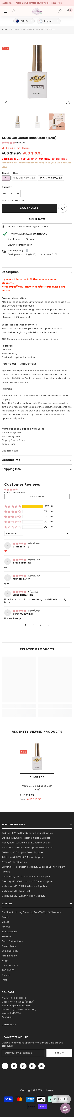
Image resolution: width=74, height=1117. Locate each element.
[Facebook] (5, 1066)
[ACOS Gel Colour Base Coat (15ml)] (37, 756)
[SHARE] (69, 208)
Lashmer (48, 1090)
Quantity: (7, 187)
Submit (59, 1052)
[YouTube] (41, 1066)
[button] (8, 142)
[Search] (14, 11)
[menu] (5, 11)
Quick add (37, 777)
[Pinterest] (23, 1066)
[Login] (60, 11)
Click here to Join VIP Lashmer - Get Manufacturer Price (34, 158)
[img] (20, 543)
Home (4, 29)
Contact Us (9, 1024)
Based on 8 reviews (14, 492)
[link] (63, 208)
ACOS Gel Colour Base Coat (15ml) (37, 787)
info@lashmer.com (19, 1005)
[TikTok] (32, 1066)
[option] (37, 70)
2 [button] (33, 625)
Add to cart (29, 208)
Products (15, 29)
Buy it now (37, 219)
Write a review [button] (37, 496)
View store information (20, 244)
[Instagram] (14, 1066)
